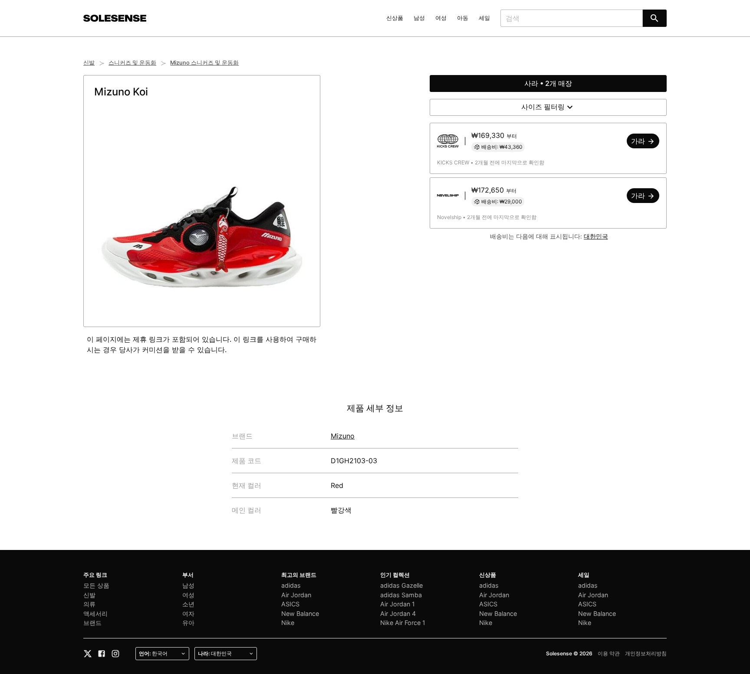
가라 (639, 141)
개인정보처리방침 (646, 653)
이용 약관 (609, 653)
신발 (89, 62)
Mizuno (343, 436)
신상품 (394, 18)
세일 (484, 18)
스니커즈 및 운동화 (132, 62)
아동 (462, 18)
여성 (441, 18)
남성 (419, 18)
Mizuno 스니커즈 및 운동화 (204, 62)
